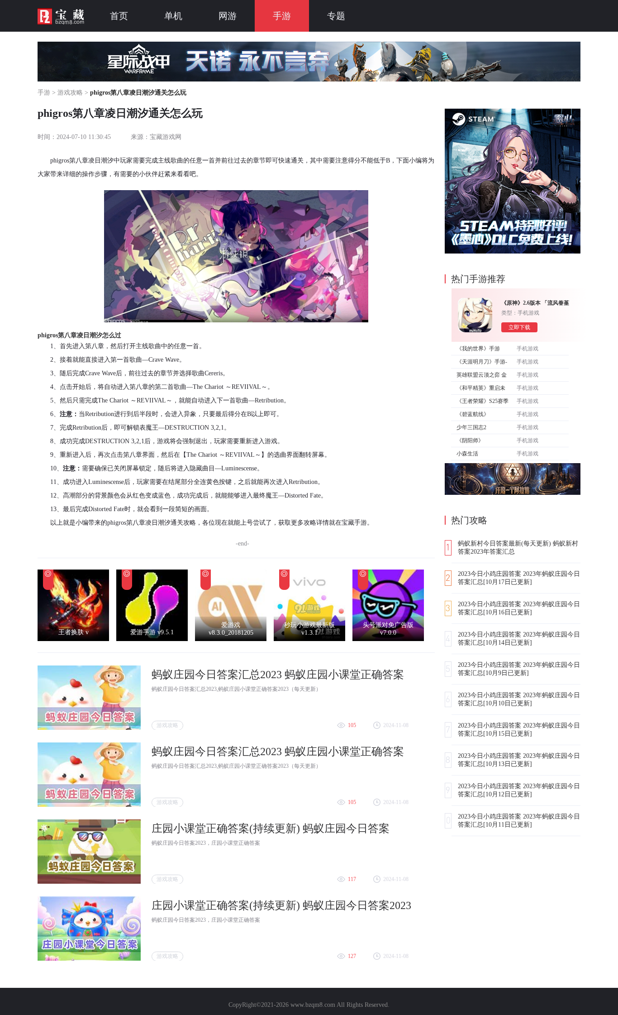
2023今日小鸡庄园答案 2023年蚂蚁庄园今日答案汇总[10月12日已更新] (519, 790)
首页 (119, 16)
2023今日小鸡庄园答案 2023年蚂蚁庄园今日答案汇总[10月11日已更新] (519, 820)
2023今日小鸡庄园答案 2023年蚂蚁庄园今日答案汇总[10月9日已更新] (519, 668)
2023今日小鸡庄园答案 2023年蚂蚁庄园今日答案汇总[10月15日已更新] (519, 729)
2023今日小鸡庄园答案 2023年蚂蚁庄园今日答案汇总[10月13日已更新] (519, 759)
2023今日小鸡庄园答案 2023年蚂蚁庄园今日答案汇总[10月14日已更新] (519, 638)
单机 (173, 16)
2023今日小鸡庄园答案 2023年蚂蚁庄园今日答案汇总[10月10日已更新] (519, 699)
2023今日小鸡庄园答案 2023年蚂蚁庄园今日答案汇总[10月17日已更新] (519, 577)
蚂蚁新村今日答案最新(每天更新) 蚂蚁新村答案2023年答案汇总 (518, 547)
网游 (228, 16)
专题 (336, 16)
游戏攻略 (70, 92)
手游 (282, 16)
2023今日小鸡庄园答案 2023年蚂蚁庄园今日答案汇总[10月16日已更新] (519, 608)
